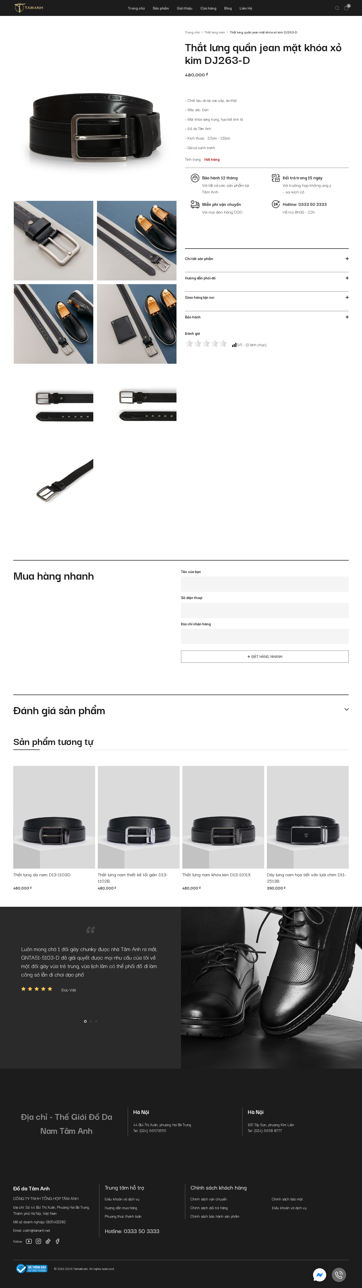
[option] (90, 968)
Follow (17, 1241)
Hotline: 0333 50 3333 (132, 1230)
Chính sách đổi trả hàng (209, 1208)
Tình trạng (193, 159)
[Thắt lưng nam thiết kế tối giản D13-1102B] (139, 817)
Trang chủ (136, 8)
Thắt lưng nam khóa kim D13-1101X (216, 874)
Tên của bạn (191, 571)
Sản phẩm (161, 8)
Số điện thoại (191, 597)
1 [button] (85, 1021)
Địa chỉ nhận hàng (196, 624)
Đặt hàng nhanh (266, 657)
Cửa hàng (208, 8)
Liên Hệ (246, 8)
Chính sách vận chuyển (209, 1199)
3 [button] (96, 1021)
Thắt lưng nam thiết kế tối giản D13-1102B (133, 877)
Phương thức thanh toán (123, 1216)
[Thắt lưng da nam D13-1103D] (54, 817)
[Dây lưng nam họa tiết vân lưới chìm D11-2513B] (308, 817)
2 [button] (91, 1021)
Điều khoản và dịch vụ (122, 1199)
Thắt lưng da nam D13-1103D (41, 874)
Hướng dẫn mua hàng (121, 1208)
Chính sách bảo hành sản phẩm (215, 1216)
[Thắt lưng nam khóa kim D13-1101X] (223, 817)
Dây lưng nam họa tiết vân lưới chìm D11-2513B (306, 877)
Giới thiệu (184, 8)
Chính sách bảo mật (287, 1199)
